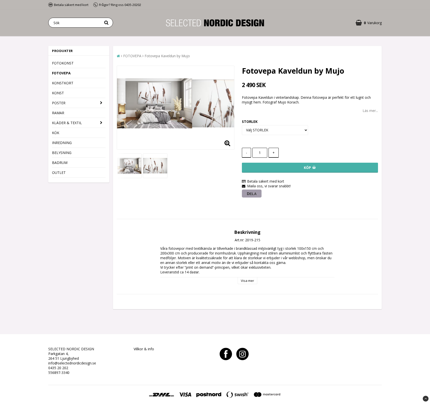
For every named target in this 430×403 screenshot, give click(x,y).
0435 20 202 (58, 367)
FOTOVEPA (61, 73)
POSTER (58, 103)
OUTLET (59, 172)
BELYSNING (61, 152)
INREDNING (62, 142)
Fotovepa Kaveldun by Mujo (167, 55)
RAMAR (58, 112)
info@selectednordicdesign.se (72, 363)
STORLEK (250, 121)
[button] (369, 22)
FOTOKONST (63, 63)
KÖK (55, 132)
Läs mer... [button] (370, 110)
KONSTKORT (62, 83)
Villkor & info (144, 349)
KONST (58, 93)
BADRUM (59, 162)
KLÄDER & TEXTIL (67, 122)
